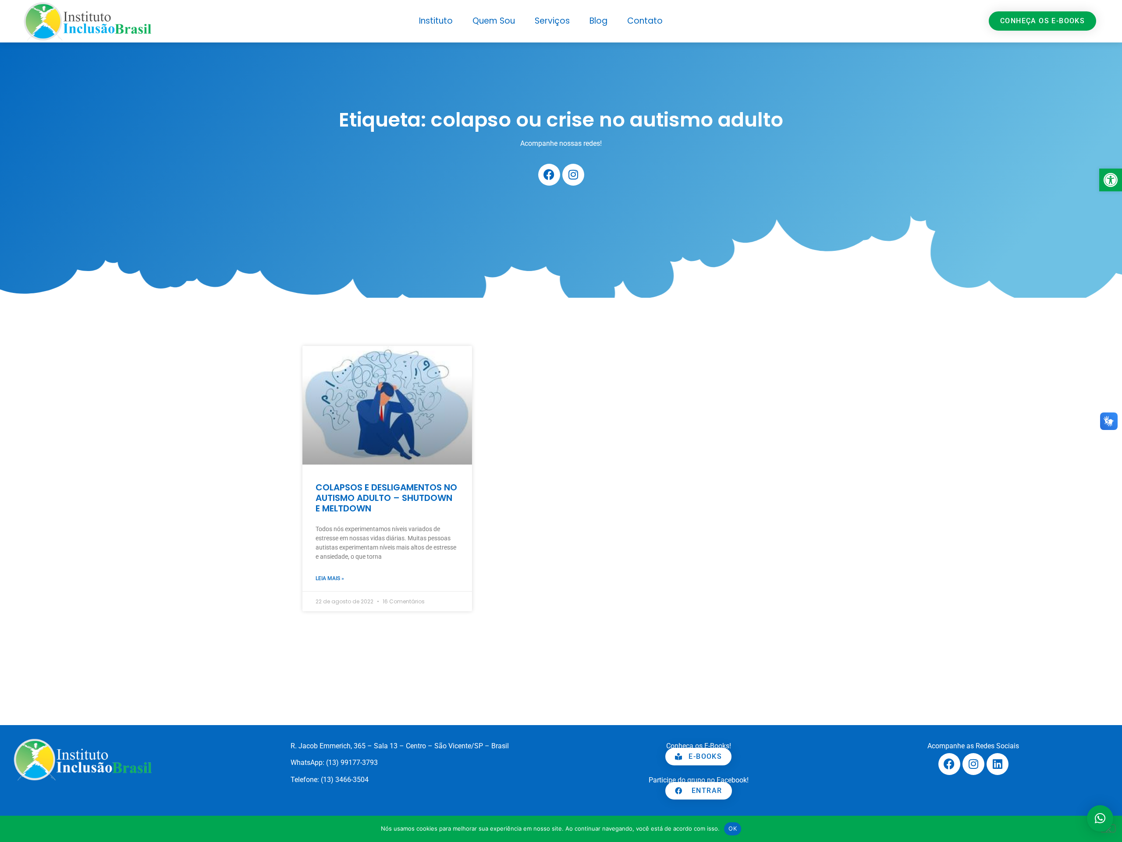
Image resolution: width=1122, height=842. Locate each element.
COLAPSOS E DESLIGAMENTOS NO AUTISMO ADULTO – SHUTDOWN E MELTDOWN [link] (386, 497)
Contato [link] (645, 21)
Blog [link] (598, 21)
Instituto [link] (436, 21)
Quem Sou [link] (493, 21)
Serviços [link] (552, 21)
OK (732, 828)
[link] (1110, 180)
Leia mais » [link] (330, 578)
